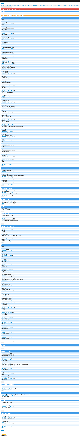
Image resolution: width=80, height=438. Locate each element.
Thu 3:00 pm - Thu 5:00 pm (6, 145)
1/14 (11, 287)
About (50, 0)
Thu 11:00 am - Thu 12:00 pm (7, 48)
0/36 (11, 107)
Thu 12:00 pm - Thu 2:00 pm (6, 96)
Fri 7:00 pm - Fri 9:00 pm (6, 423)
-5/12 (12, 40)
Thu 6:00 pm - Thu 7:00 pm (6, 119)
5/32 (11, 128)
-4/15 (12, 179)
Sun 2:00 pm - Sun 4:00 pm (6, 73)
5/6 (12, 48)
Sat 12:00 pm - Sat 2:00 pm (6, 102)
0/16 (11, 55)
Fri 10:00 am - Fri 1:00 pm (6, 127)
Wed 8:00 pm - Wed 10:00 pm (7, 38)
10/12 (12, 182)
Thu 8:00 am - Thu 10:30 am (6, 150)
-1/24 (12, 137)
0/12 (12, 53)
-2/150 (12, 417)
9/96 (11, 173)
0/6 (11, 275)
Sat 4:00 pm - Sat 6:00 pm (6, 241)
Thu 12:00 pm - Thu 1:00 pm (6, 137)
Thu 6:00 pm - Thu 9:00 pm (6, 366)
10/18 (11, 359)
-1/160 (12, 347)
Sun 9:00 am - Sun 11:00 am (6, 341)
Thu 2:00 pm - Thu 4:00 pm (6, 236)
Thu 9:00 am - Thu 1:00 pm (6, 275)
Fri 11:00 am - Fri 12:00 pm (6, 216)
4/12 (12, 88)
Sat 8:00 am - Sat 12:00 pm (6, 285)
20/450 (12, 192)
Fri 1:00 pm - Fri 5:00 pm (6, 260)
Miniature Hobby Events (34, 5)
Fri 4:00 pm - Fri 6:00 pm (6, 162)
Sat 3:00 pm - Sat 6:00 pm (6, 312)
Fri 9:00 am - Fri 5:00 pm (6, 238)
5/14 (11, 73)
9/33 (11, 307)
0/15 (11, 415)
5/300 (11, 368)
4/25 (11, 397)
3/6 (11, 93)
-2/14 (11, 322)
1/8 (12, 33)
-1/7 (12, 292)
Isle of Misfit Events (8, 6)
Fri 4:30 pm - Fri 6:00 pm (6, 210)
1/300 (11, 190)
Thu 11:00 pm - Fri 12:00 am (6, 203)
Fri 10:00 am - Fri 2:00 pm (6, 104)
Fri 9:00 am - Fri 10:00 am (6, 233)
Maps (35, 0)
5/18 (11, 90)
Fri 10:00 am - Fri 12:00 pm (6, 83)
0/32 (11, 127)
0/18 (11, 216)
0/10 (11, 104)
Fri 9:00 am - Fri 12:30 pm (6, 297)
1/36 (11, 133)
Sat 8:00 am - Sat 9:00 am (6, 409)
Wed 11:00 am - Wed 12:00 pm (7, 395)
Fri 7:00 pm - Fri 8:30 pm (6, 195)
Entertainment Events (17, 5)
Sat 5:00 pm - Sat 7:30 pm (6, 107)
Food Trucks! (46, 0)
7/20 (12, 152)
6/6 (11, 273)
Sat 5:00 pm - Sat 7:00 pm (6, 55)
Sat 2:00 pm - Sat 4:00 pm (6, 269)
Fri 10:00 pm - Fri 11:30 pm (6, 192)
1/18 (11, 122)
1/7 (12, 50)
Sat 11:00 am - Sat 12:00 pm (6, 13)
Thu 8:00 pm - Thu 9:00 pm (6, 157)
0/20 (11, 157)
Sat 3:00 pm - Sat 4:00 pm (6, 159)
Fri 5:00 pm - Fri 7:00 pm (6, 133)
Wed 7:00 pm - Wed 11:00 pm (7, 292)
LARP (28, 5)
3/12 (11, 250)
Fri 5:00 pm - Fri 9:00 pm (6, 368)
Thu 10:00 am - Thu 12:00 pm (7, 23)
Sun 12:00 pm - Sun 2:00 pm (6, 88)
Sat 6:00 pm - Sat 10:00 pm (6, 250)
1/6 (11, 255)
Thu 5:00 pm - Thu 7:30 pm (6, 124)
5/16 (11, 238)
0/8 (12, 85)
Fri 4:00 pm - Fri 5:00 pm (6, 322)
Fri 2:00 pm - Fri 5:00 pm (6, 65)
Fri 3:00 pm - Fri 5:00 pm (6, 45)
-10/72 (12, 124)
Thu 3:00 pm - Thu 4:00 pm (6, 117)
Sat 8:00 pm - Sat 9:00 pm (6, 406)
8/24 (11, 233)
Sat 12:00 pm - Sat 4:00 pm (6, 295)
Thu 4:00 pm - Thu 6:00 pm (6, 90)
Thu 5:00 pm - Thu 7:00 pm (6, 408)
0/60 (11, 354)
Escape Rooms (24, 5)
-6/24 (12, 136)
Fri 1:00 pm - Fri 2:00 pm (6, 176)
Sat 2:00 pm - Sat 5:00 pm (6, 131)
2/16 (12, 300)
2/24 (12, 341)
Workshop (3, 6)
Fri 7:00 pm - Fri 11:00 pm (6, 255)
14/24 (12, 366)
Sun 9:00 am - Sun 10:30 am (6, 43)
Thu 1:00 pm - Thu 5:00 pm (6, 153)
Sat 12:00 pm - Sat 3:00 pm (6, 128)
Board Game (3, 5)
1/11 (11, 340)
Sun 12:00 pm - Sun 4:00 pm (6, 278)
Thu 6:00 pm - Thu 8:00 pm (6, 171)
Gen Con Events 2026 (20, 0)
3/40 (12, 395)
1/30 (11, 195)
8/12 (11, 164)
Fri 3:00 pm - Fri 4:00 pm (6, 177)
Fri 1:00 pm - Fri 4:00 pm (6, 112)
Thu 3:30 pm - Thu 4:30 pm (6, 222)
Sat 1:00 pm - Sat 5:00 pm (6, 280)
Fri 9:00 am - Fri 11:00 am (6, 94)
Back (2, 3)
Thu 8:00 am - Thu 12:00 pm (6, 315)
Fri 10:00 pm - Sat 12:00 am (6, 417)
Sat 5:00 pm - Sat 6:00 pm (6, 354)
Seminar (55, 5)
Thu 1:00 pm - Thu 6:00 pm (6, 264)
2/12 (11, 94)
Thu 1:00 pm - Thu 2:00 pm (6, 59)
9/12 (11, 236)
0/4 (12, 38)
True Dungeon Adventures (68, 5)
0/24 (11, 114)
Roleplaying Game (49, 5)
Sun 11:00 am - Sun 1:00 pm (6, 56)
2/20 (11, 406)
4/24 (11, 112)
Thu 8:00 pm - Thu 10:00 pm (6, 40)
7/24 (11, 302)
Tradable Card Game (60, 5)
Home (27, 0)
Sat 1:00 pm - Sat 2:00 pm (6, 122)
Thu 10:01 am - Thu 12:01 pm (7, 388)
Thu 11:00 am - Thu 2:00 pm (6, 63)
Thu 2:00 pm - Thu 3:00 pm (6, 221)
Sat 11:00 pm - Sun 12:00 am (6, 184)
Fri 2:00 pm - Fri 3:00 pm (6, 190)
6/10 (12, 388)
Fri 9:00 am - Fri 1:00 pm (6, 378)
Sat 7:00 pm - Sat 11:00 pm (6, 173)
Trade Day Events (75, 5)
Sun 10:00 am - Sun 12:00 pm (7, 300)
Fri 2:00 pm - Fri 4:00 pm (6, 101)
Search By (40, 0)
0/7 (11, 28)
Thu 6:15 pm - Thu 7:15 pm (6, 201)
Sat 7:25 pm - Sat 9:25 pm (6, 389)
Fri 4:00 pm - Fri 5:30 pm (6, 70)
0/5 (12, 23)
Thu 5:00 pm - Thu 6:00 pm (6, 302)
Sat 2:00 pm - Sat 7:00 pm (6, 28)
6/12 (11, 177)
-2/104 (11, 378)
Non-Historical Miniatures (42, 5)
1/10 (11, 119)
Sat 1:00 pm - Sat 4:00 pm (6, 61)
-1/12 (11, 162)
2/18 (11, 426)
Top (2, 165)
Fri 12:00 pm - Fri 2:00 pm (6, 93)
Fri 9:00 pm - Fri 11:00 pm (6, 164)
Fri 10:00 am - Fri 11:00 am (6, 426)
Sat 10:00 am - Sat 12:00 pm (6, 53)
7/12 (12, 63)
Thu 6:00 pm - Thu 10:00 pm (6, 337)
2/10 (11, 210)
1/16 (12, 184)
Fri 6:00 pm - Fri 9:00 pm (6, 420)
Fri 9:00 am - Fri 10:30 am (6, 114)
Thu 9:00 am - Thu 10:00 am (6, 136)
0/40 (12, 156)
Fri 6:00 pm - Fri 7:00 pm (6, 403)
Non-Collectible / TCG (10, 5)
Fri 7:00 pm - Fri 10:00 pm (6, 310)
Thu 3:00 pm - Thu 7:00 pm (6, 273)
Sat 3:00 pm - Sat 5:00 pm (6, 68)
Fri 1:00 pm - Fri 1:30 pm (6, 78)
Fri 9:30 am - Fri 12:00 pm (6, 359)
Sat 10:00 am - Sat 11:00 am (6, 75)
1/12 (11, 61)
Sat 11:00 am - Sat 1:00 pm (6, 287)
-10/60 (11, 420)
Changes (31, 0)
